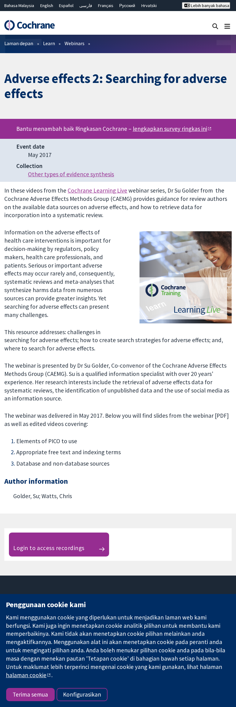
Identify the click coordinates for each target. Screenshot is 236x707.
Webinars (75, 43)
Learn (49, 43)
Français (105, 5)
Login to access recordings (48, 548)
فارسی (85, 5)
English (46, 5)
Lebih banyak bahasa (209, 5)
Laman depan (18, 43)
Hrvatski (149, 5)
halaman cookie (26, 675)
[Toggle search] (215, 26)
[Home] (29, 25)
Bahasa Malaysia (19, 5)
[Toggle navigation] (227, 26)
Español (66, 5)
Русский (127, 5)
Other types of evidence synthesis (71, 174)
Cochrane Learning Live (97, 190)
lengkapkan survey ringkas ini (170, 128)
